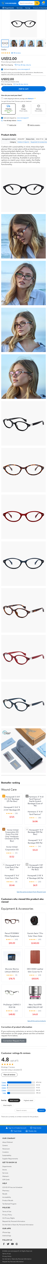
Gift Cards (5, 1179)
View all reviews (9, 1074)
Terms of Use (6, 1211)
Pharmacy (5, 1190)
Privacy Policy (7, 1215)
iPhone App (6, 1232)
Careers (5, 1145)
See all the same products (36, 1021)
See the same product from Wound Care (31, 892)
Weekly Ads (32, 1131)
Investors (5, 1152)
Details (19, 120)
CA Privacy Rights (8, 1218)
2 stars (4, 1090)
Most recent (14, 1100)
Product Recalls (7, 1200)
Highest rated (28, 1100)
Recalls (4, 1194)
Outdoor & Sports (23, 142)
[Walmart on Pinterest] (16, 1244)
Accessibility (6, 1197)
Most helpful (7, 1105)
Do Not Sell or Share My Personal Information (17, 1225)
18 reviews (17, 53)
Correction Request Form (13, 1040)
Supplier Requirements (10, 1158)
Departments (9, 8)
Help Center (37, 1128)
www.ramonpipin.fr (23, 69)
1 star (4, 1093)
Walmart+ (5, 1176)
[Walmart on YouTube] (12, 1244)
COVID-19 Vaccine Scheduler (12, 1187)
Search (41, 1110)
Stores (4, 1170)
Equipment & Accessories (39, 142)
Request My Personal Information (13, 1221)
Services (19, 8)
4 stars (4, 1085)
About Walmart (7, 1142)
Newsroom (6, 1149)
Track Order (17, 1131)
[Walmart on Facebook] (3, 1244)
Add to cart (23, 88)
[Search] (37, 3)
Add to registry (35, 125)
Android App (6, 1235)
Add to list (12, 125)
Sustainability (6, 1155)
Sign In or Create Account (17, 1128)
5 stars (4, 1082)
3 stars (4, 1088)
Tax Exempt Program (9, 1204)
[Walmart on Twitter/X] (8, 1244)
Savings (27, 8)
